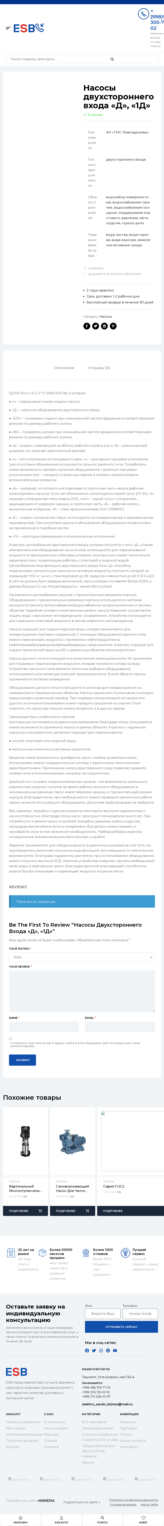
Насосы (106, 316)
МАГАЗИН (21, 1522)
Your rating (20, 948)
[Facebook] (87, 1351)
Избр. (143, 1522)
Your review (20, 966)
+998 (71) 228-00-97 (96, 1396)
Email (90, 1017)
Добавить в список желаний (114, 274)
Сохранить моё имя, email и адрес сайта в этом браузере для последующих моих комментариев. (75, 1044)
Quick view (26, 1141)
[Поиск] (112, 59)
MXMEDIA (46, 1501)
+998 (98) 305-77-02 (96, 1387)
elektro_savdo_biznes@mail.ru (107, 1404)
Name (14, 1017)
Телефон (130, 1306)
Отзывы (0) (99, 368)
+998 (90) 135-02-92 (96, 1392)
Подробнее (18, 1211)
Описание (64, 368)
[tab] (64, 367)
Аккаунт (61, 1522)
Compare (96, 268)
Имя (88, 1306)
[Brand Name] (18, 1479)
